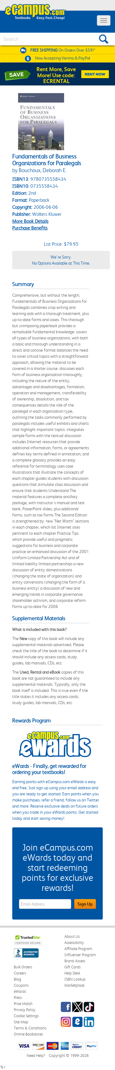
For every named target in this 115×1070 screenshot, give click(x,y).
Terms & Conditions (30, 1028)
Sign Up (85, 904)
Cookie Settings (26, 1016)
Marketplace (74, 985)
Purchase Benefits (30, 228)
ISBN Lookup (75, 979)
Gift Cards (72, 967)
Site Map (21, 1022)
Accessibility (74, 942)
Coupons (21, 985)
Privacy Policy (24, 1009)
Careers (20, 973)
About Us (72, 936)
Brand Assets (74, 961)
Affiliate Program (78, 948)
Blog (17, 979)
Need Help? (36, 1055)
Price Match (23, 1003)
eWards (20, 991)
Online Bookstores (28, 1034)
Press (18, 997)
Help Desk (72, 973)
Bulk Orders (23, 967)
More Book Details (30, 221)
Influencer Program (80, 955)
